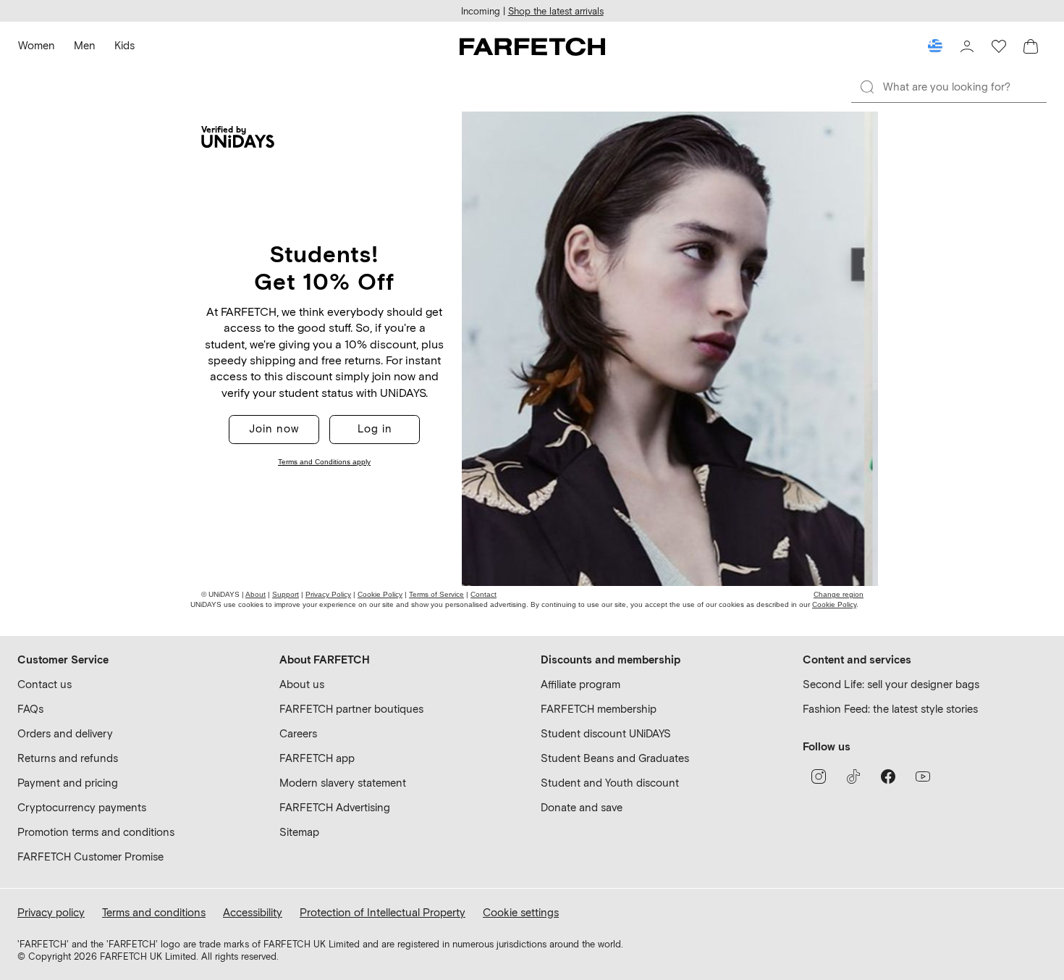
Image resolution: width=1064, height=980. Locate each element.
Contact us (44, 684)
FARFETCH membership (598, 709)
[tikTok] (853, 776)
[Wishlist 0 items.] (999, 46)
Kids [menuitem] (124, 45)
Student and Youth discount (610, 783)
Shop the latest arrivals (556, 11)
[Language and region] (935, 46)
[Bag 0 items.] (1031, 46)
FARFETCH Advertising (334, 807)
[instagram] (819, 776)
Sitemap (299, 832)
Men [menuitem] (85, 45)
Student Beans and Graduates (615, 758)
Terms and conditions (154, 912)
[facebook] (888, 776)
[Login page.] (967, 46)
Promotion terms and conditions (95, 832)
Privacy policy (51, 912)
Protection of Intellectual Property (382, 912)
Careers (298, 733)
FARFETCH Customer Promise (90, 856)
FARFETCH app (317, 758)
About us (301, 684)
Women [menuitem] (36, 45)
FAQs (30, 709)
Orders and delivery (65, 733)
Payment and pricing (67, 783)
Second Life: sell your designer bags (891, 684)
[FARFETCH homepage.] (532, 46)
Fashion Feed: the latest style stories (890, 709)
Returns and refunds (67, 758)
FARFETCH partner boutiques (351, 709)
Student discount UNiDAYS (606, 733)
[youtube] (923, 776)
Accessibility (252, 912)
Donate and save (581, 807)
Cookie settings (521, 912)
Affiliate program (580, 684)
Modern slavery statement (342, 783)
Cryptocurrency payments (81, 807)
